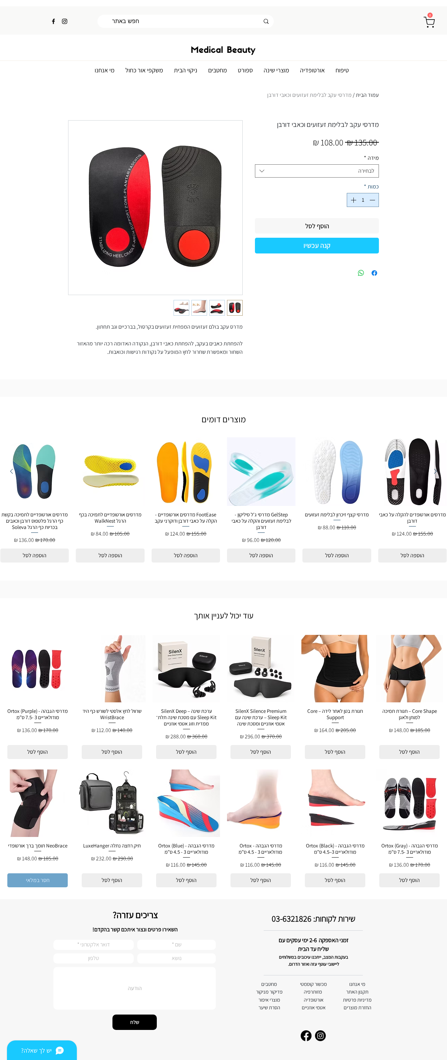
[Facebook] (53, 21)
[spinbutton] (363, 200)
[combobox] (317, 171)
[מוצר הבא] (11, 471)
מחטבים (269, 984)
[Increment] (353, 200)
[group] (223, 500)
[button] (430, 15)
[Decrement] (373, 200)
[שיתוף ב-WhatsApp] (361, 273)
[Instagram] (64, 21)
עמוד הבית (367, 95)
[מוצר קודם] (435, 471)
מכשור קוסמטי (313, 984)
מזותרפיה (313, 991)
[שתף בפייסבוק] (374, 273)
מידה (371, 158)
